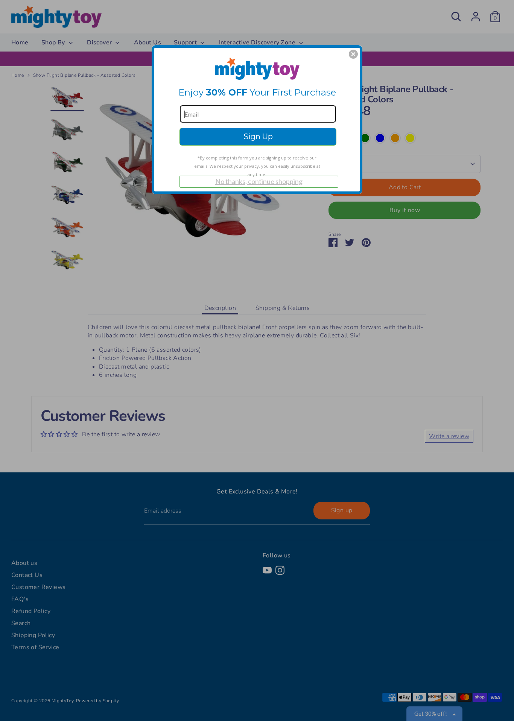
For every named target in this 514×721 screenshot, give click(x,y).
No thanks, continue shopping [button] (259, 181)
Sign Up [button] (258, 136)
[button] (353, 54)
